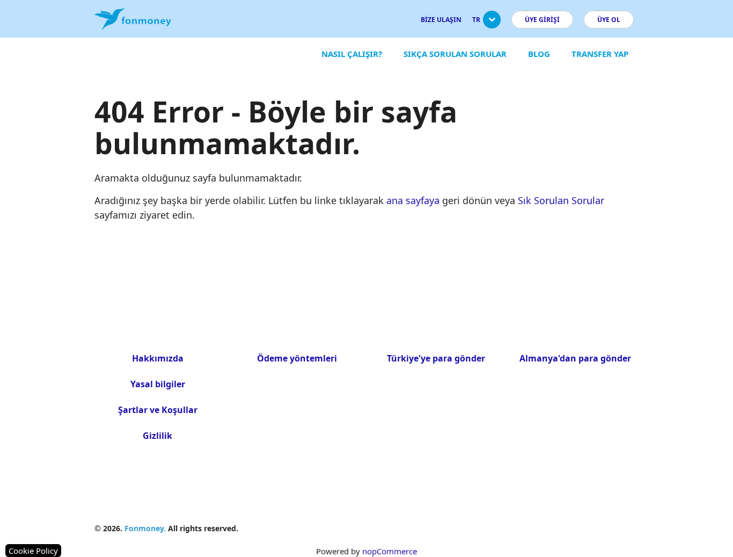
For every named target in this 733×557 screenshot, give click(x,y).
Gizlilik (157, 436)
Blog (539, 53)
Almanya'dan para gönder (575, 358)
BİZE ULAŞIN (441, 19)
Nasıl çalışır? (351, 53)
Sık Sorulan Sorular (561, 200)
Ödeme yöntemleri (297, 358)
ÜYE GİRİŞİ (542, 19)
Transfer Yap (599, 53)
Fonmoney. (145, 528)
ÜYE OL (608, 19)
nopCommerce (389, 551)
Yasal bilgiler (157, 384)
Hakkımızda (158, 358)
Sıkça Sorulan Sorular (455, 53)
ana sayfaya (412, 200)
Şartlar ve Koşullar (157, 410)
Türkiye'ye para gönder (436, 358)
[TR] (492, 23)
